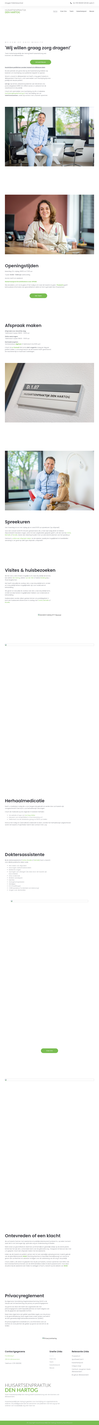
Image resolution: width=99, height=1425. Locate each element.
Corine (40, 600)
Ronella (15, 535)
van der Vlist (29, 578)
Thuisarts (60, 285)
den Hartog (16, 578)
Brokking (43, 578)
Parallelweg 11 (9, 1356)
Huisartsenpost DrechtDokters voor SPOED (21, 282)
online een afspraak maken (22, 538)
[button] (40, 62)
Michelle (7, 535)
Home (55, 11)
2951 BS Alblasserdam (12, 1359)
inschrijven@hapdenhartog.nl (15, 93)
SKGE (25, 1256)
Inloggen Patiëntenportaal (14, 3)
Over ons (63, 11)
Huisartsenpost (81, 11)
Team (72, 11)
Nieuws (91, 11)
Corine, (68, 533)
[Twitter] (6, 1412)
